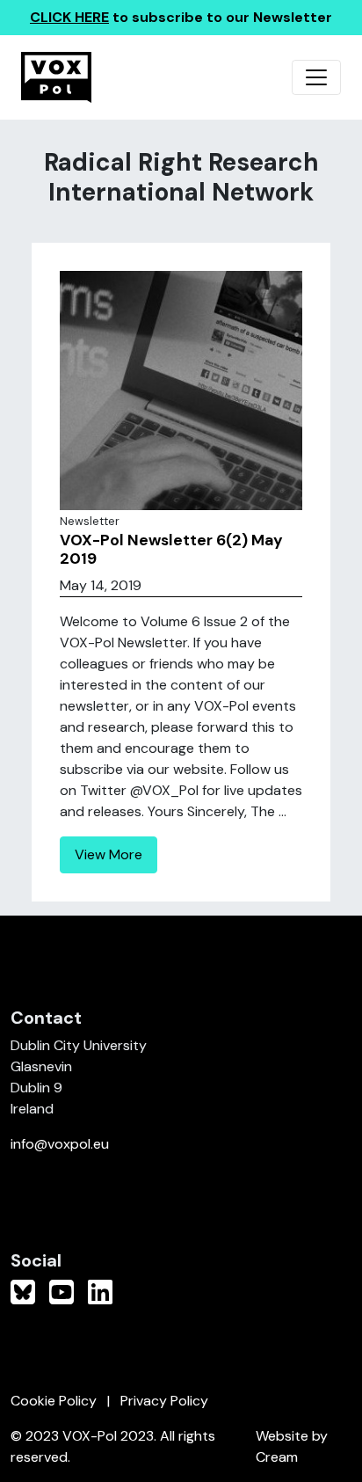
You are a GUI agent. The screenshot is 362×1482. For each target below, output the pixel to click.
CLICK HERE (69, 17)
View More (108, 854)
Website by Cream (292, 1446)
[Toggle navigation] (316, 77)
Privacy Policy (164, 1400)
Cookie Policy (54, 1400)
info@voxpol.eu (60, 1144)
